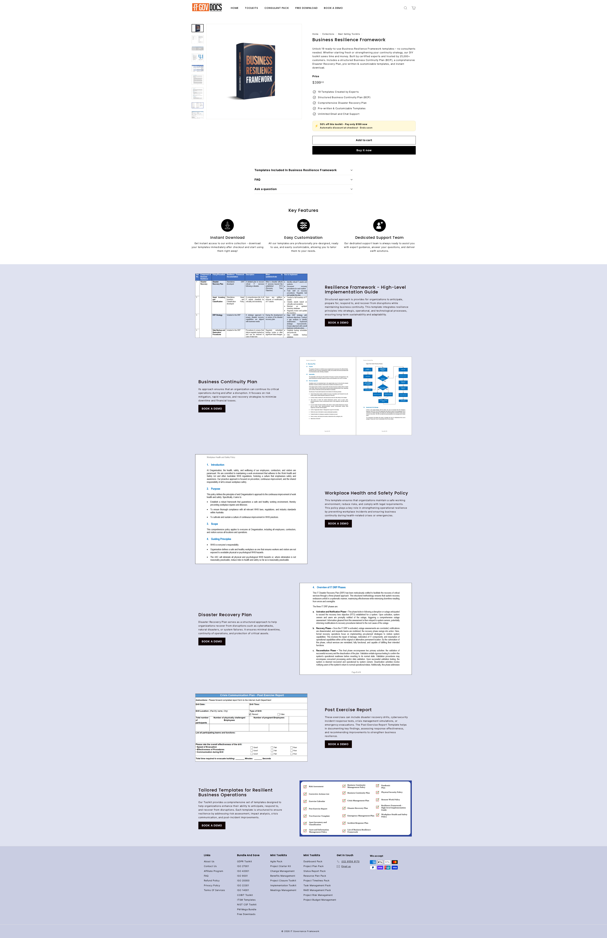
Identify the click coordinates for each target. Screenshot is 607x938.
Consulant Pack (276, 8)
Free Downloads (246, 914)
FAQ (257, 179)
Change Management (282, 871)
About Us (209, 861)
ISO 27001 (243, 866)
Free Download (306, 8)
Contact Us (210, 866)
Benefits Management (282, 875)
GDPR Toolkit (244, 861)
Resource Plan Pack (315, 875)
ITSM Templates (246, 899)
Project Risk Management (318, 895)
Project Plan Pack (314, 866)
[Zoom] (254, 71)
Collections (328, 34)
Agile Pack (276, 861)
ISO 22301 (243, 885)
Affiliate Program (213, 871)
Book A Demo (333, 8)
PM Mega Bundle (246, 909)
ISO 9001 (242, 875)
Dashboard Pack (313, 861)
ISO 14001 (243, 890)
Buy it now (364, 150)
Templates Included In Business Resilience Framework (295, 170)
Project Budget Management (320, 899)
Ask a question (265, 189)
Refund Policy (212, 880)
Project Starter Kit (280, 866)
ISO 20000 (243, 880)
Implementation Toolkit (283, 885)
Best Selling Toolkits (349, 34)
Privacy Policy (212, 885)
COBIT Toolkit (245, 895)
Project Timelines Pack (317, 880)
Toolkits (251, 8)
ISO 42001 (243, 871)
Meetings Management (283, 890)
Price (315, 76)
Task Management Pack (317, 885)
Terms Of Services (214, 890)
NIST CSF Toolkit (247, 904)
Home (235, 8)
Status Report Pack (315, 871)
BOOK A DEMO (338, 322)
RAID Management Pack (317, 890)
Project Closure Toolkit (283, 880)
